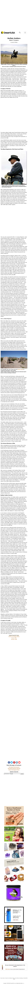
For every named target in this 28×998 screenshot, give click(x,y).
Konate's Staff (14, 639)
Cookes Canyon (20, 369)
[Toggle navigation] (25, 32)
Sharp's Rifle (14, 638)
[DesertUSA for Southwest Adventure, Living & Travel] (8, 32)
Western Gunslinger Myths (14, 636)
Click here (7, 969)
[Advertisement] (14, 16)
